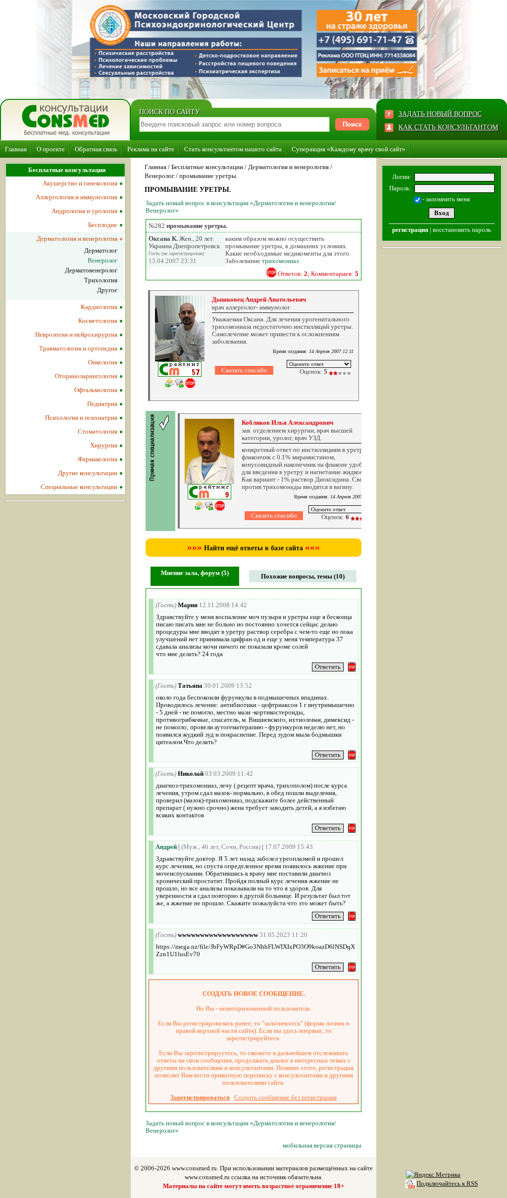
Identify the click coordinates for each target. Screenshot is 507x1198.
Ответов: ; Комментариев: (318, 273)
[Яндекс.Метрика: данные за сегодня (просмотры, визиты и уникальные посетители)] (433, 1174)
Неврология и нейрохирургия (76, 334)
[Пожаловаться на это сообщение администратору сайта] (271, 272)
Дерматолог (100, 250)
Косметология (97, 320)
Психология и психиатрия (81, 417)
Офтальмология (95, 390)
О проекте (51, 149)
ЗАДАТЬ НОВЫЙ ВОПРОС (440, 114)
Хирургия (103, 445)
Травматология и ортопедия (78, 348)
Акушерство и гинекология (80, 183)
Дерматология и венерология (288, 167)
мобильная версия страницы (322, 1145)
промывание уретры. (208, 175)
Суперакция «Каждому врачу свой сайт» (349, 149)
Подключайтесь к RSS (447, 1183)
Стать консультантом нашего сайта (233, 149)
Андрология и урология (84, 211)
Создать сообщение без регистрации (285, 1097)
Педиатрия (102, 403)
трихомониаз (280, 261)
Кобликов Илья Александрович (287, 422)
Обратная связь (96, 149)
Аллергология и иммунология (76, 197)
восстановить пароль (462, 229)
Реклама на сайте (150, 149)
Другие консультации (87, 473)
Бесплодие (102, 224)
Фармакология (97, 459)
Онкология (102, 362)
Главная (16, 149)
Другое (107, 290)
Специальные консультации (79, 486)
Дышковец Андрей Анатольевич (259, 299)
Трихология (100, 280)
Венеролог (159, 175)
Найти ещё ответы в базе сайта (253, 548)
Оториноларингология (86, 376)
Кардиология (99, 307)
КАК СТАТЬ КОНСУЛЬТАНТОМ (448, 127)
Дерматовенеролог (91, 270)
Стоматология (97, 431)
